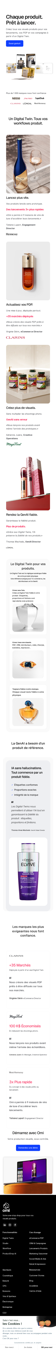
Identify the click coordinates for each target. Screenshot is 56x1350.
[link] (14, 43)
